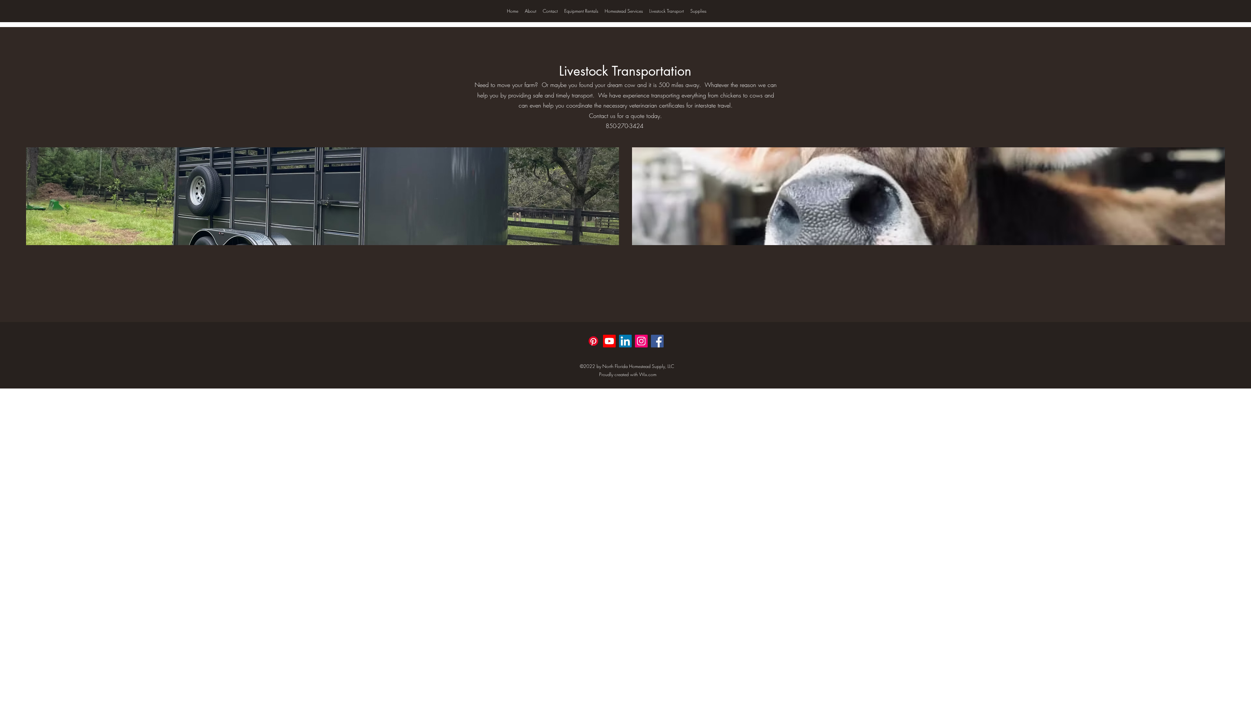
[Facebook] (657, 341)
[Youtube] (609, 341)
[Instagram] (641, 341)
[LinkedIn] (625, 341)
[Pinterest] (593, 341)
